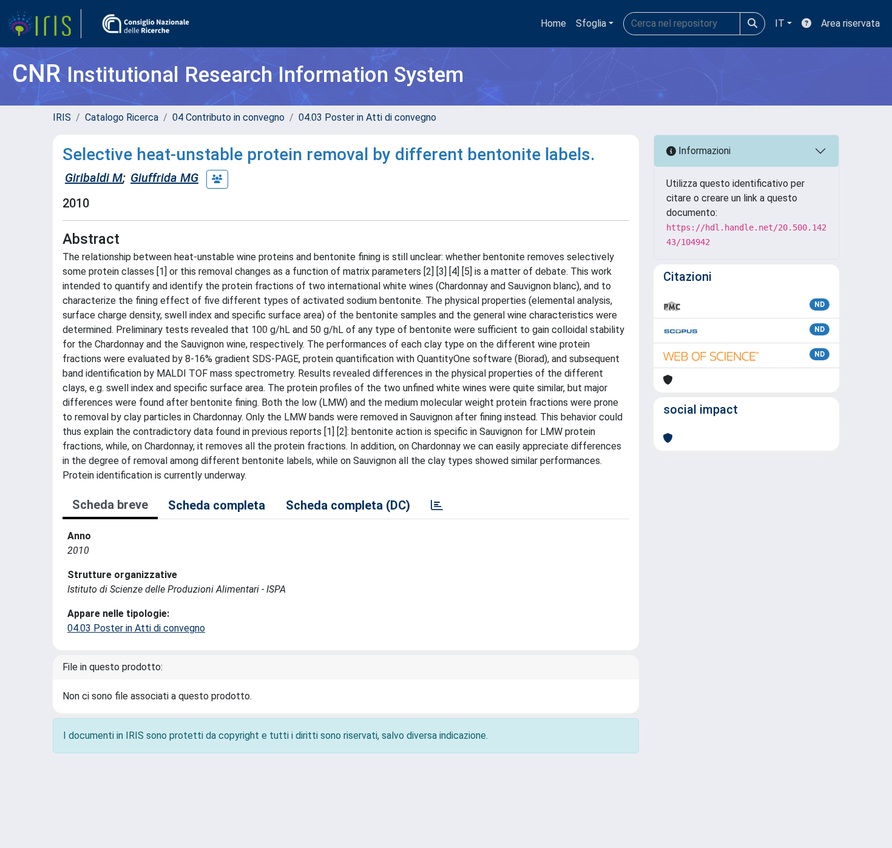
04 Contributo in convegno (228, 117)
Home (553, 23)
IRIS (62, 117)
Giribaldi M (94, 177)
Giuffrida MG (164, 177)
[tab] (437, 505)
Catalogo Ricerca (121, 117)
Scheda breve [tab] (110, 504)
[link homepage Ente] (145, 23)
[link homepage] (44, 23)
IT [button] (780, 23)
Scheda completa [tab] (216, 505)
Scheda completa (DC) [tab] (348, 505)
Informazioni (703, 150)
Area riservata (850, 23)
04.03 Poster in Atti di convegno (367, 117)
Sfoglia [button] (591, 23)
